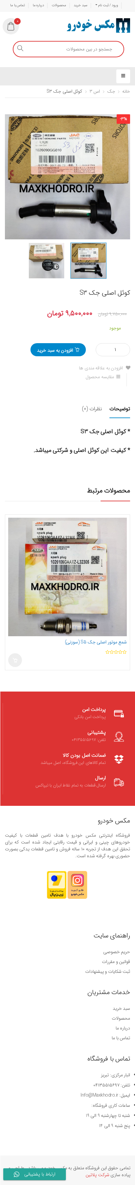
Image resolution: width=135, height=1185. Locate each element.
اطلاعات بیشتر (15, 660)
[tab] (116, 413)
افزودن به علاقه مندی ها (101, 368)
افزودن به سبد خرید (55, 350)
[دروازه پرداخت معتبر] (57, 888)
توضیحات (119, 409)
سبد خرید (80, 5)
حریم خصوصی (116, 951)
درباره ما (38, 5)
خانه (126, 91)
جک (111, 91)
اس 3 (94, 91)
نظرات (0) (92, 409)
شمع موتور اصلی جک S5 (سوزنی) (96, 642)
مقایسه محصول (100, 376)
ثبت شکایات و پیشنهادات (107, 971)
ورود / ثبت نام (107, 5)
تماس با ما (17, 5)
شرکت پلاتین (97, 1174)
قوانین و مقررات (116, 961)
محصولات (59, 5)
